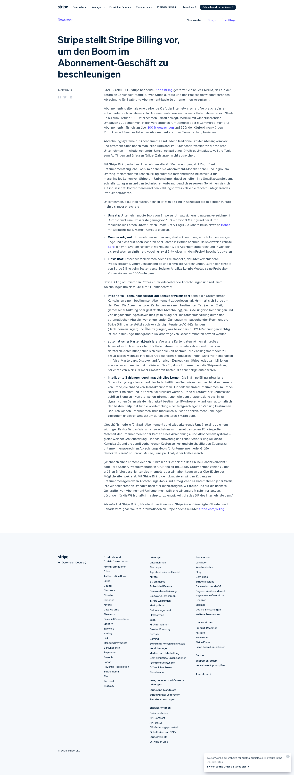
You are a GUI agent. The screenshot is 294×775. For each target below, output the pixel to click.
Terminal (109, 681)
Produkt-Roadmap (206, 628)
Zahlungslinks (112, 647)
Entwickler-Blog (159, 741)
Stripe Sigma (111, 671)
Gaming (154, 638)
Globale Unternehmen (163, 596)
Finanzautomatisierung (163, 591)
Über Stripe (229, 20)
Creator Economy (160, 629)
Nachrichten (194, 20)
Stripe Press (203, 642)
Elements (109, 614)
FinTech (154, 634)
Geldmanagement (160, 610)
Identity (108, 623)
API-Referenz (158, 717)
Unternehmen (158, 562)
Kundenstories (204, 567)
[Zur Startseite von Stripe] (62, 557)
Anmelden (188, 7)
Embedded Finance (161, 586)
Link (106, 638)
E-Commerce (157, 581)
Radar (107, 662)
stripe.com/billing (211, 509)
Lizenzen (201, 600)
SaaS (153, 619)
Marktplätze (157, 605)
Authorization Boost (115, 576)
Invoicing (109, 628)
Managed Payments (115, 643)
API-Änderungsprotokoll (164, 727)
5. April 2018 (65, 89)
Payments (110, 652)
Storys (212, 20)
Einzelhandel (157, 672)
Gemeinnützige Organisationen (168, 658)
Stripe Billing (163, 90)
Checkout (109, 590)
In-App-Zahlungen (160, 600)
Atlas (107, 571)
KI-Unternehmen (159, 624)
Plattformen (157, 615)
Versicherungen (159, 648)
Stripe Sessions (205, 581)
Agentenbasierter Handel (165, 572)
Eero (111, 247)
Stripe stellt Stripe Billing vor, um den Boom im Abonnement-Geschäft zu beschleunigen (118, 56)
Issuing (108, 633)
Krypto (108, 604)
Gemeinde (202, 576)
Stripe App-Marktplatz (163, 690)
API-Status (156, 722)
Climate (108, 595)
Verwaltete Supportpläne (210, 665)
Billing (107, 581)
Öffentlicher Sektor (161, 667)
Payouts (108, 657)
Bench (225, 225)
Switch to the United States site (227, 766)
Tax (106, 676)
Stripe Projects (158, 737)
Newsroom (66, 19)
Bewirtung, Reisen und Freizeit (167, 643)
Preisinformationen (115, 566)
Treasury (109, 685)
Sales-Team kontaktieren (216, 7)
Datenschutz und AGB (208, 586)
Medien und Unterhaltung (164, 653)
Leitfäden (201, 562)
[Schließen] (287, 757)
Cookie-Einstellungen (208, 609)
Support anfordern (206, 660)
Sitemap (201, 604)
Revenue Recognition (116, 666)
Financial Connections (116, 619)
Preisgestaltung (166, 6)
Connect (109, 600)
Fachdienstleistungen (162, 662)
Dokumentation (159, 713)
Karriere (200, 632)
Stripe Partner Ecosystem (165, 694)
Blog (198, 572)
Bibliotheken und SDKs (163, 732)
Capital (108, 585)
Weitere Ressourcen (208, 614)
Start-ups (155, 567)
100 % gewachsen (161, 127)
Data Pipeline (111, 609)
